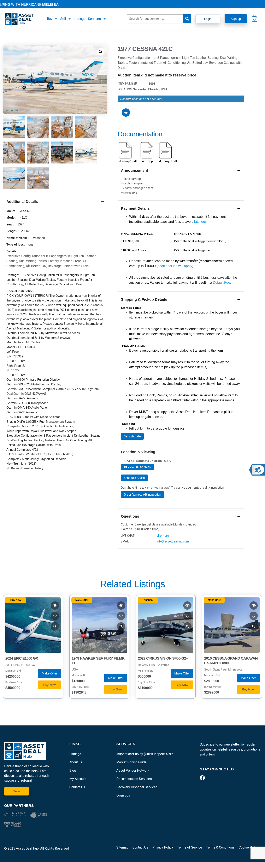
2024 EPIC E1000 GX (21, 658)
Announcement (134, 170)
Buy (49, 19)
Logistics (123, 795)
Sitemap (122, 847)
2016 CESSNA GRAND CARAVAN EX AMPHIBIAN (231, 660)
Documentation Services (134, 779)
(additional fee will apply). (175, 266)
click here (163, 535)
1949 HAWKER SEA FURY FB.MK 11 (98, 660)
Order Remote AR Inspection (142, 494)
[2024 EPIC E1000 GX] (33, 625)
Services (94, 19)
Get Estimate (132, 436)
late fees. (200, 221)
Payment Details (135, 208)
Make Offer (49, 673)
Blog (72, 770)
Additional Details (22, 202)
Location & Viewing (138, 452)
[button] (100, 52)
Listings (80, 19)
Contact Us (77, 787)
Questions (130, 516)
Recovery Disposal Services (137, 787)
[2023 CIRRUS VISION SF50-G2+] (165, 625)
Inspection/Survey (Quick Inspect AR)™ (144, 754)
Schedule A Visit (134, 477)
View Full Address (139, 467)
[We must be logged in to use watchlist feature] (126, 112)
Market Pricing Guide (131, 762)
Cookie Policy (249, 847)
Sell (63, 19)
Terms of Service (189, 847)
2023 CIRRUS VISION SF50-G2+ (163, 658)
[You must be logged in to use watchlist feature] (55, 605)
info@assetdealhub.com (173, 541)
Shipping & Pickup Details (144, 299)
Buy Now (49, 684)
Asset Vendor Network (132, 770)
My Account (77, 779)
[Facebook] (202, 777)
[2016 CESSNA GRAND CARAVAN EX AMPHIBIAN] (232, 625)
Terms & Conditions (220, 847)
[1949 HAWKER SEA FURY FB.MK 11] (99, 625)
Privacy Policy (162, 847)
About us (75, 762)
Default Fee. (222, 282)
